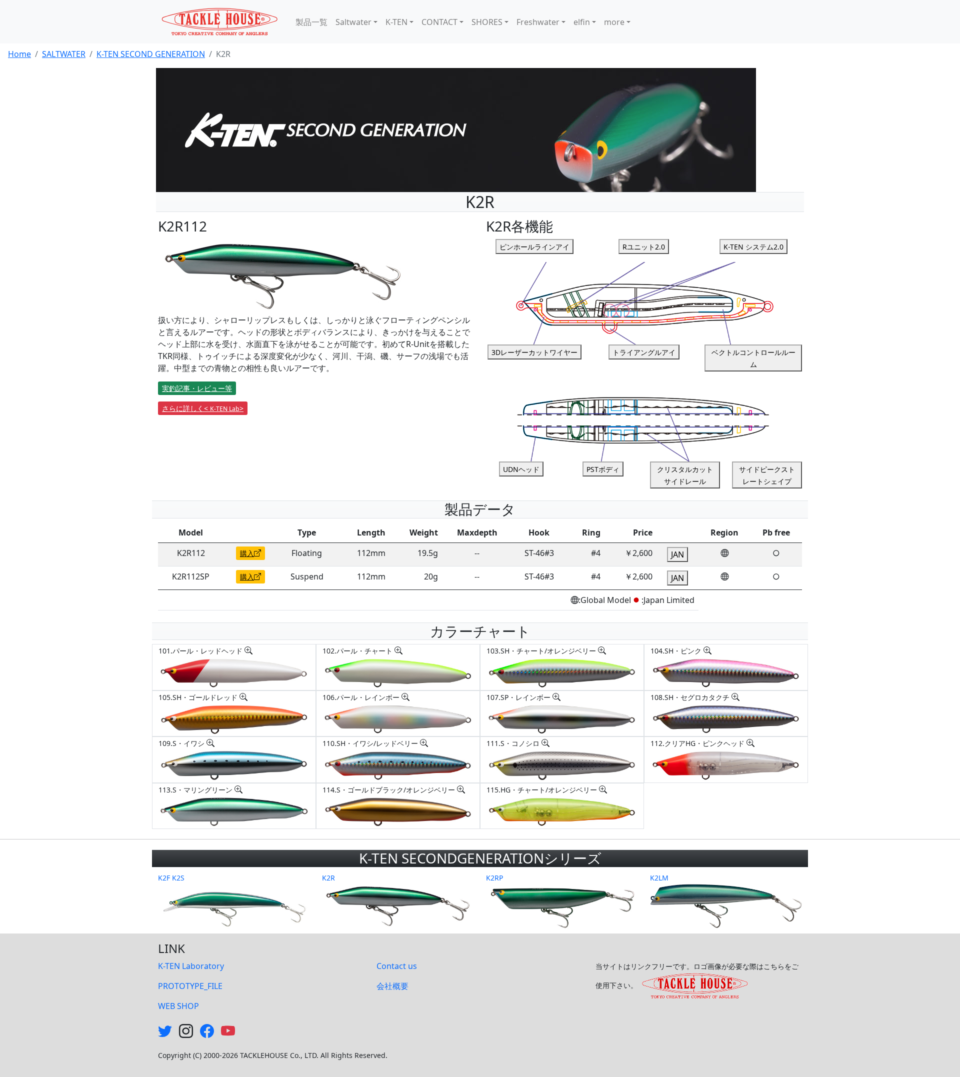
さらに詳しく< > (203, 408)
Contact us (396, 966)
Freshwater (538, 22)
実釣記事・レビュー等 (197, 388)
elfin (582, 22)
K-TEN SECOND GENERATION (150, 54)
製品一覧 (312, 22)
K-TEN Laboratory (191, 966)
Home (19, 54)
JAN (677, 554)
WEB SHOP (178, 1006)
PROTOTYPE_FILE (190, 986)
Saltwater (354, 22)
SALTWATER (64, 54)
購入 (247, 553)
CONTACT (440, 22)
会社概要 (392, 986)
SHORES (487, 22)
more (614, 22)
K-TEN (397, 22)
